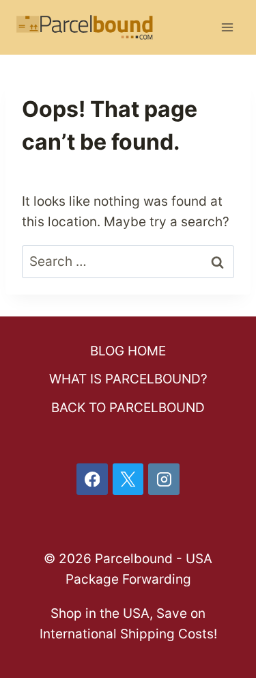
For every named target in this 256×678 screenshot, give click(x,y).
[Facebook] (92, 479)
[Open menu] (227, 27)
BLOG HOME (128, 351)
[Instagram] (164, 479)
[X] (128, 479)
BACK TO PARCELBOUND (128, 408)
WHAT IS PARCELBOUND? (128, 379)
